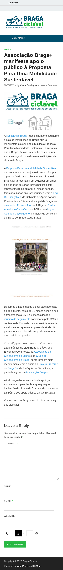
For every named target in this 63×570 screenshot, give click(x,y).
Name (8, 486)
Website (9, 516)
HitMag (37, 566)
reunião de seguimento (17, 319)
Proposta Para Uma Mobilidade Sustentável (31, 168)
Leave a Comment (49, 85)
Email (8, 501)
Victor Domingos (28, 85)
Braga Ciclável (30, 561)
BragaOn (13, 368)
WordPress (22, 566)
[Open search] (54, 38)
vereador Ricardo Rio (18, 205)
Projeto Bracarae (48, 364)
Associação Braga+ (17, 135)
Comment (11, 443)
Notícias (8, 50)
